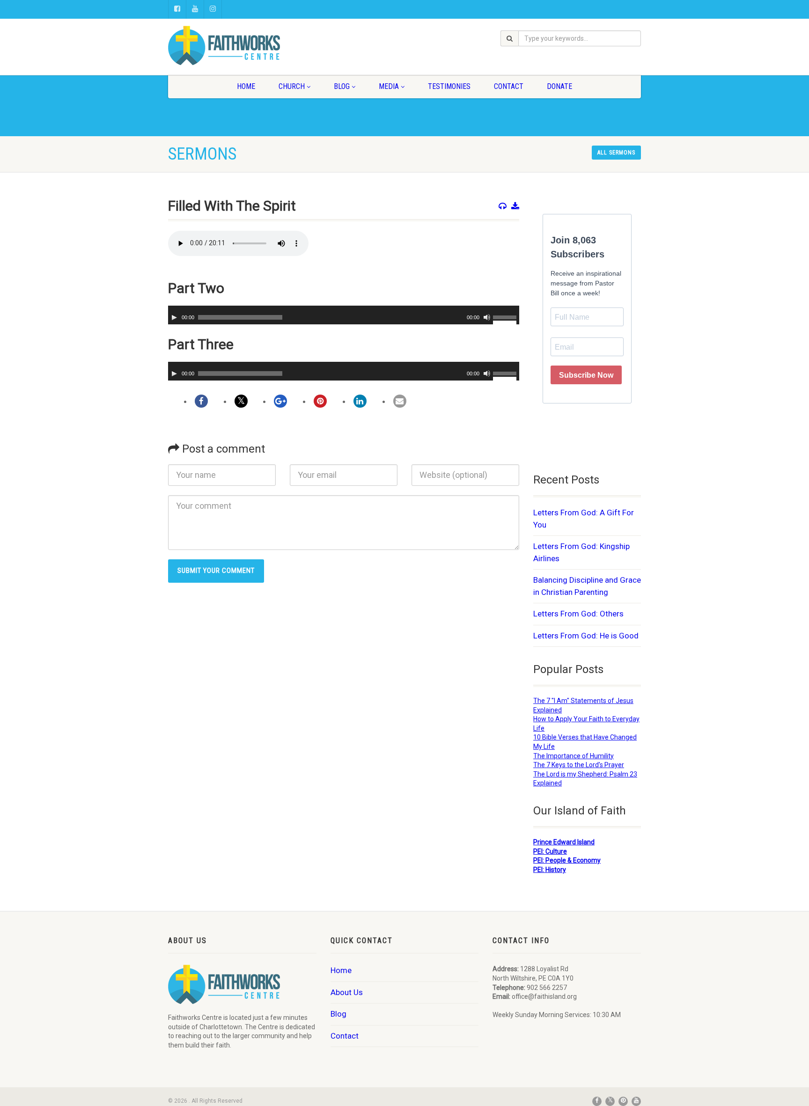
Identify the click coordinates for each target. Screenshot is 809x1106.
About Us (347, 992)
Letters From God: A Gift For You (583, 518)
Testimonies (449, 86)
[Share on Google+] (280, 401)
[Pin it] (320, 401)
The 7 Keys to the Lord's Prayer (578, 765)
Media (389, 86)
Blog (342, 86)
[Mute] (487, 317)
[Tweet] (241, 401)
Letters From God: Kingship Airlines (581, 552)
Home (246, 86)
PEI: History (549, 869)
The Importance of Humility (573, 756)
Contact (508, 86)
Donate (559, 86)
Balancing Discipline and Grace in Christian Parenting (587, 586)
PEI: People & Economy (567, 860)
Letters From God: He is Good (586, 635)
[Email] (399, 401)
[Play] (174, 317)
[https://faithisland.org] (242, 45)
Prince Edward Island (564, 842)
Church (292, 86)
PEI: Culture (550, 851)
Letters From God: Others (578, 613)
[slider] (506, 316)
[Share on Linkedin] (360, 401)
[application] (343, 315)
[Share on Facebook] (201, 401)
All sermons (616, 152)
